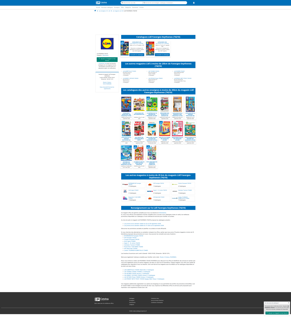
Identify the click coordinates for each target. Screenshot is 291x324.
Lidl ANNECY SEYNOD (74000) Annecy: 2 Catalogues (139, 277)
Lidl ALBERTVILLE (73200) (129, 72)
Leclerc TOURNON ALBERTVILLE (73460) (183, 199)
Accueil (98, 7)
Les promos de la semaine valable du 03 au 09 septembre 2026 (142, 225)
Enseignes (117, 7)
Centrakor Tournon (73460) (185, 191)
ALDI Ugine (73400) (133, 191)
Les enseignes (102, 11)
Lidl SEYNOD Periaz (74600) (155, 79)
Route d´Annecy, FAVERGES (168, 258)
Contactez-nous (155, 300)
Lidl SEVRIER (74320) (179, 72)
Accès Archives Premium (157, 302)
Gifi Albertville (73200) (158, 198)
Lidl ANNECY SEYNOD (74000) (130, 79)
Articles (141, 7)
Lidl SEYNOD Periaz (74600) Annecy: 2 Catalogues (138, 278)
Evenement (135, 7)
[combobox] (132, 3)
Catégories (128, 7)
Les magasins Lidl (117, 11)
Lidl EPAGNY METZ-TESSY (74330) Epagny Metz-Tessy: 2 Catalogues (144, 280)
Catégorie (131, 306)
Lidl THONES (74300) (153, 72)
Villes (122, 7)
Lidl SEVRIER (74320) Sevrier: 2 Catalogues (136, 275)
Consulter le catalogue (136, 56)
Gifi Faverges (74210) (158, 184)
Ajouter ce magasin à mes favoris (278, 313)
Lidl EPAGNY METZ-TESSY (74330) (182, 79)
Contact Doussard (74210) (184, 184)
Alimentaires (105, 56)
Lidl (109, 11)
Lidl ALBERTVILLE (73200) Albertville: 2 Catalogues (139, 271)
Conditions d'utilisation (157, 304)
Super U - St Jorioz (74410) (160, 191)
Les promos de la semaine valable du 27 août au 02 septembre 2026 (144, 227)
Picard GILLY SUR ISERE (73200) (135, 199)
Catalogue (131, 300)
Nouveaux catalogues (107, 7)
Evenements (132, 304)
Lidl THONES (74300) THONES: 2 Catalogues (137, 273)
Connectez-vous (103, 65)
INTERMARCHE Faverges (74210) (135, 185)
